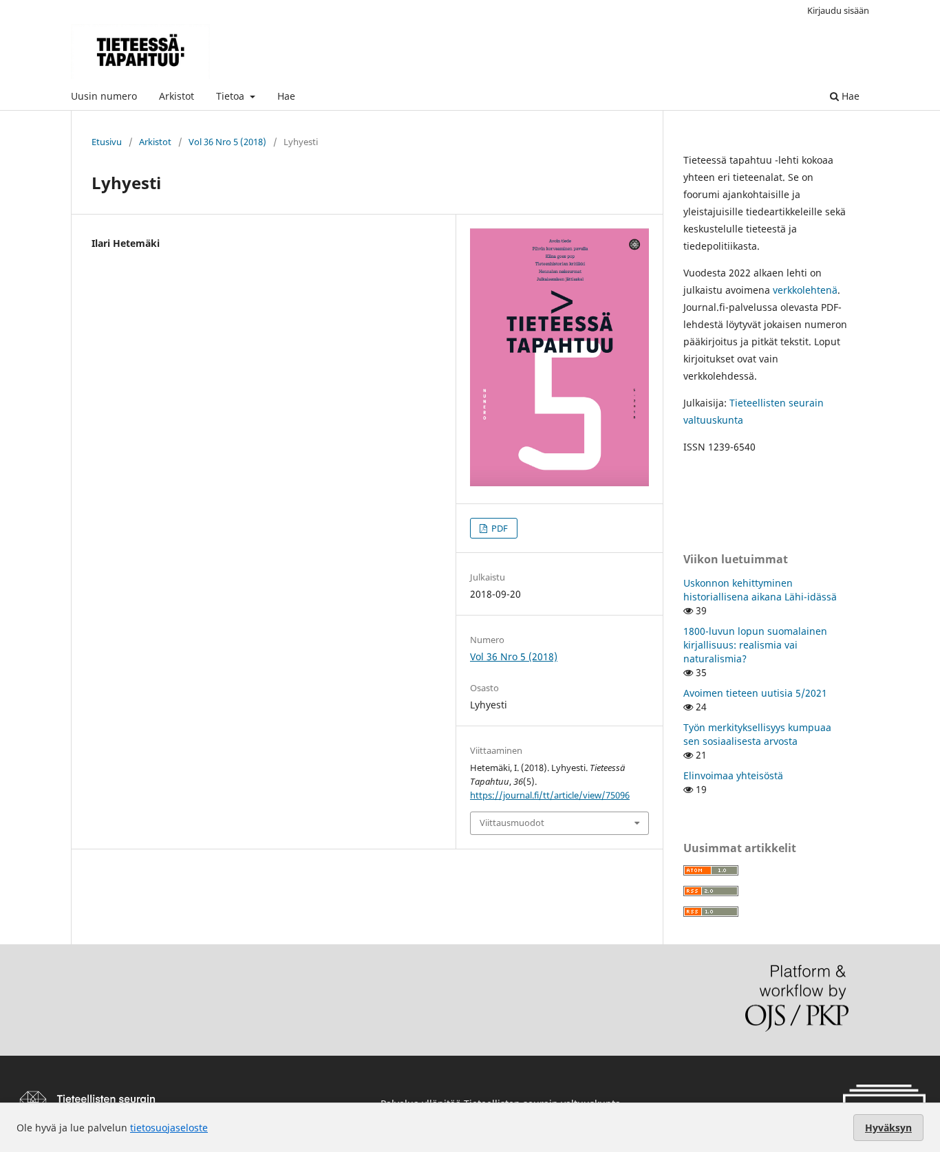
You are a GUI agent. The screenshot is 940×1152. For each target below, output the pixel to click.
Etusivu (107, 141)
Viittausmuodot (512, 822)
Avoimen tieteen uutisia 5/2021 (755, 692)
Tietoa (231, 95)
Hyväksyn (888, 1127)
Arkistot (176, 95)
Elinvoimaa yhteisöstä (733, 775)
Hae (286, 95)
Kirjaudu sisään (838, 10)
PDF (498, 528)
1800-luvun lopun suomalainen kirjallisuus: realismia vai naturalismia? (755, 644)
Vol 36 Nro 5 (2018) (227, 141)
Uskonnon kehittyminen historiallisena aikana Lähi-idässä (760, 589)
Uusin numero (104, 95)
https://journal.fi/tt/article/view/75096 (550, 795)
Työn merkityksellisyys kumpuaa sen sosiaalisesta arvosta (757, 734)
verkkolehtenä (805, 289)
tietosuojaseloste (169, 1127)
